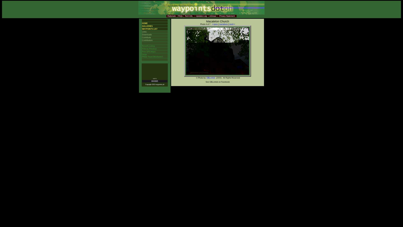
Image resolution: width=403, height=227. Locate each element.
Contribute (146, 37)
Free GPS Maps (149, 52)
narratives (223, 24)
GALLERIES (147, 26)
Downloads (147, 35)
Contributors (147, 40)
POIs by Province (149, 49)
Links (144, 32)
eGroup (213, 16)
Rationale (171, 16)
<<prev (215, 24)
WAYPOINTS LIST (149, 29)
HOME (145, 23)
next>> (232, 24)
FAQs (180, 16)
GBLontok (211, 78)
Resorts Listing (148, 46)
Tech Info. (189, 16)
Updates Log (201, 16)
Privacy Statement (227, 16)
